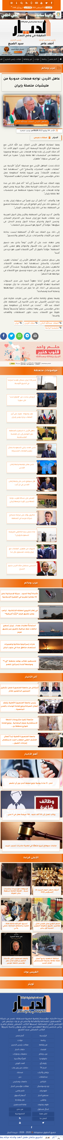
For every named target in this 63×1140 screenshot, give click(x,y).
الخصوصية (20, 1114)
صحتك (20, 1073)
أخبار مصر (53, 59)
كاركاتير (43, 1082)
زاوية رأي (43, 1064)
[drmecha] (31, 63)
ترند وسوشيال (43, 1086)
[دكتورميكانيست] (31, 51)
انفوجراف (43, 1091)
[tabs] (11, 3)
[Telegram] (27, 336)
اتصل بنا (43, 1119)
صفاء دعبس (40, 138)
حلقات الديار (20, 1050)
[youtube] (41, 3)
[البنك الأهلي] (31, 15)
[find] (21, 3)
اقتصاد (43, 1050)
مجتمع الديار (43, 1096)
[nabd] (31, 3)
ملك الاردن (29, 323)
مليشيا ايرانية (52, 328)
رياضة (44, 59)
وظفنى (43, 1100)
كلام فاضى (19, 1091)
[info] (16, 3)
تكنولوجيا (43, 1059)
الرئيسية (43, 1036)
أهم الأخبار (31, 754)
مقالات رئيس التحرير (13, 59)
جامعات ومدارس (20, 1082)
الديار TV (43, 1068)
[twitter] (46, 3)
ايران (17, 323)
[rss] (26, 3)
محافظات (43, 1077)
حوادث (36, 59)
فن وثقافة (28, 59)
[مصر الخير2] (31, 353)
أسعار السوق (19, 1096)
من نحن (20, 1109)
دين (19, 1077)
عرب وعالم (48, 68)
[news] (36, 3)
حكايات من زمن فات (20, 1068)
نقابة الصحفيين (19, 1105)
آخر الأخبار (31, 677)
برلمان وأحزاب (43, 1073)
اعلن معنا (43, 1114)
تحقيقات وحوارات (20, 1054)
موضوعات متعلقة (45, 370)
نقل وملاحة (20, 1100)
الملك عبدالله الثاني (49, 323)
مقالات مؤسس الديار (20, 1086)
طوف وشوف (43, 1105)
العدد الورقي (20, 1064)
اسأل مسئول (43, 1109)
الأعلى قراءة (31, 858)
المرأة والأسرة (20, 1059)
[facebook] (51, 3)
